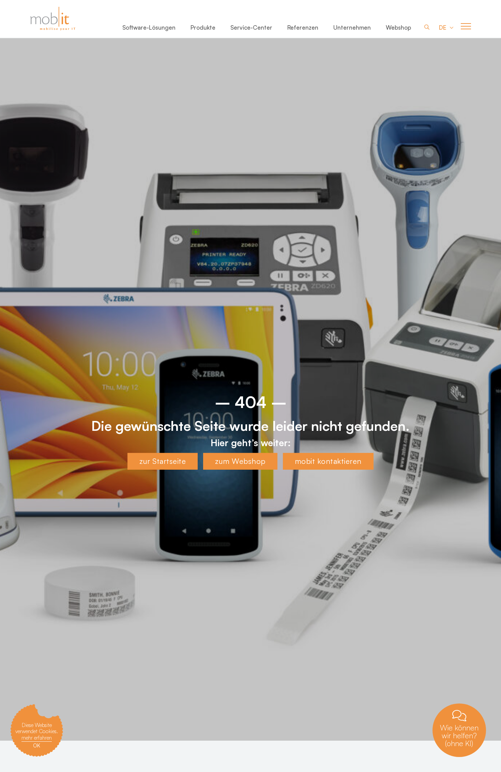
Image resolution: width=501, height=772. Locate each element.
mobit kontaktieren (328, 461)
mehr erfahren (36, 737)
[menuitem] (149, 28)
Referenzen (302, 27)
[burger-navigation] (466, 26)
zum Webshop (240, 461)
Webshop (398, 27)
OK (36, 745)
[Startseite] (57, 19)
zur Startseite (162, 461)
